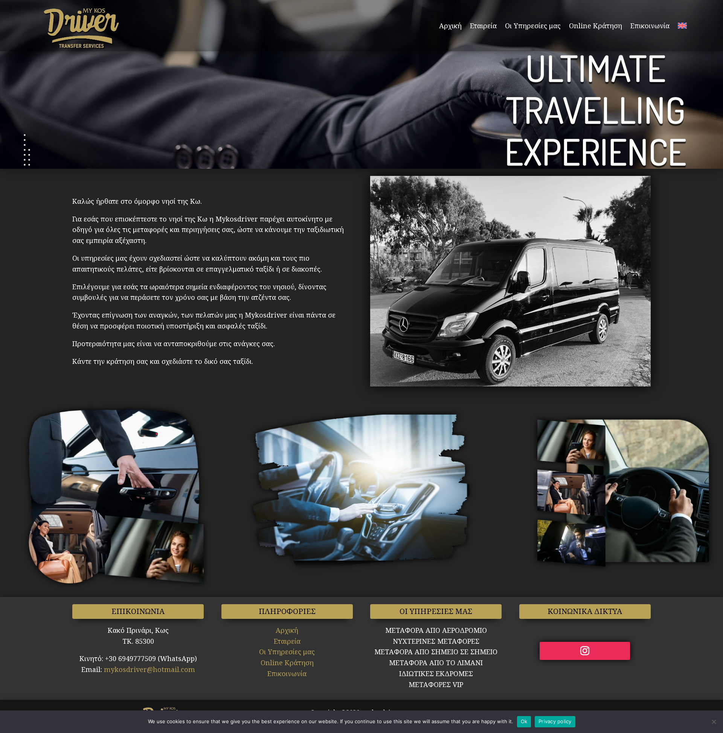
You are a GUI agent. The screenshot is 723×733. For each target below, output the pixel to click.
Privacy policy (555, 721)
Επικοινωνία (650, 25)
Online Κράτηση (595, 25)
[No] (713, 721)
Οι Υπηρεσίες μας (533, 25)
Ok (524, 721)
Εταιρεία (483, 25)
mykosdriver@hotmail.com (149, 669)
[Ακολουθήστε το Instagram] (585, 651)
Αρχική (450, 25)
